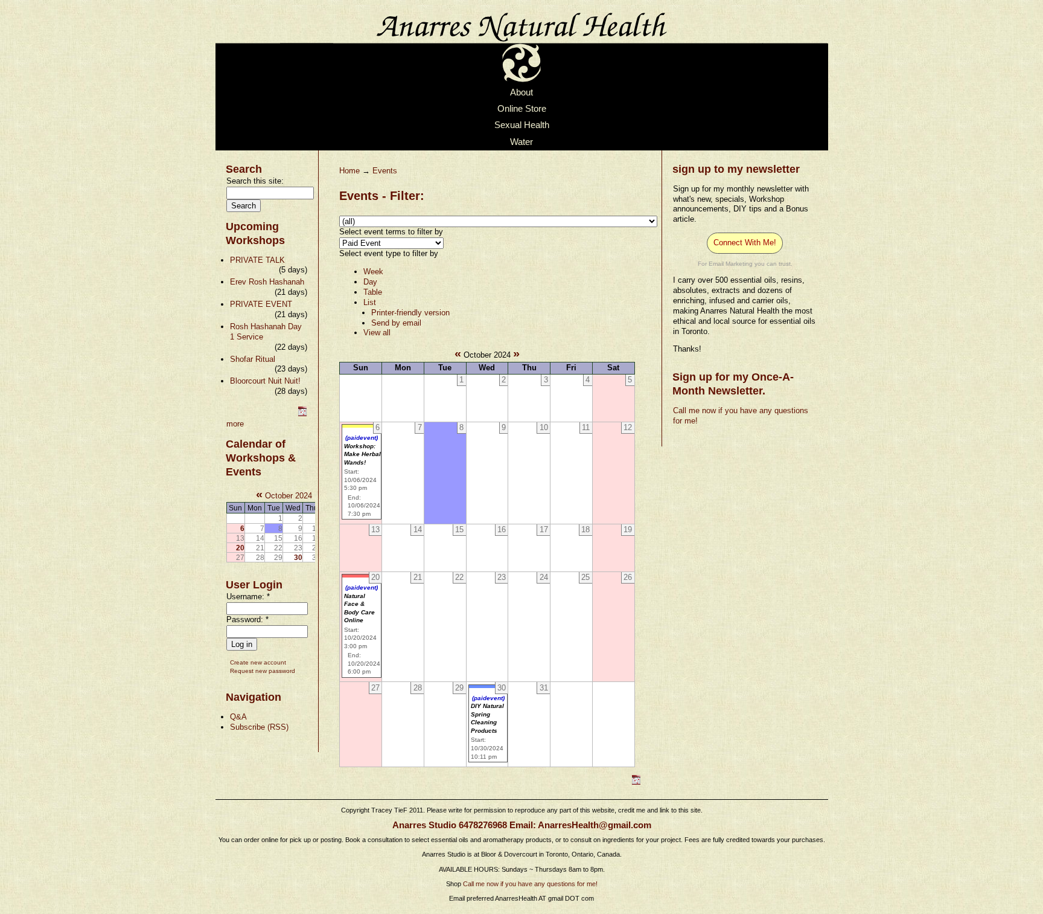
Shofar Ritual (252, 359)
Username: (248, 596)
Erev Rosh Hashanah (267, 281)
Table (372, 292)
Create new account (258, 662)
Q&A (238, 716)
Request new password (262, 671)
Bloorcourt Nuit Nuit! (265, 380)
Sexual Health (521, 125)
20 (240, 548)
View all (377, 332)
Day (370, 281)
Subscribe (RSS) (259, 727)
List (369, 302)
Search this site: (255, 180)
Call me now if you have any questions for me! (530, 883)
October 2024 (288, 495)
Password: (247, 619)
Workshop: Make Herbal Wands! (362, 454)
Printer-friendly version (410, 312)
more (235, 423)
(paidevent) (361, 437)
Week (373, 271)
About (521, 92)
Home (349, 170)
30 (298, 557)
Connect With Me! (744, 242)
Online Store (521, 109)
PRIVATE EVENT (261, 304)
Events (384, 170)
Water (521, 142)
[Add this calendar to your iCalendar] (302, 413)
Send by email (396, 322)
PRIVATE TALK (257, 260)
